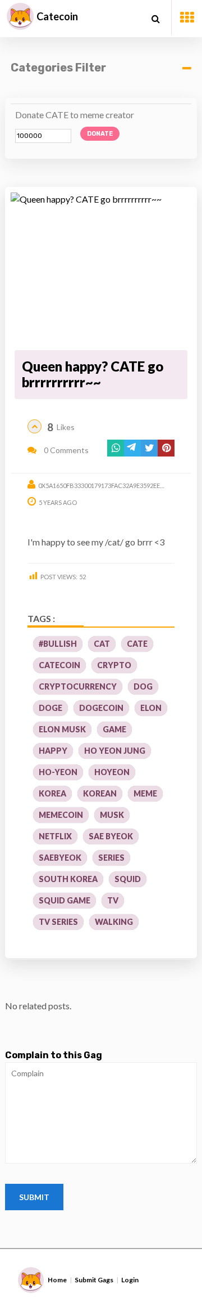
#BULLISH (58, 643)
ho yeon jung (114, 750)
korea (52, 793)
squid (127, 879)
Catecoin (57, 16)
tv (112, 900)
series (111, 857)
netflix (55, 836)
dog (143, 686)
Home (57, 1280)
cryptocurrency (78, 686)
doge (50, 708)
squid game (64, 900)
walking (114, 922)
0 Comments (65, 450)
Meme (145, 793)
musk (112, 815)
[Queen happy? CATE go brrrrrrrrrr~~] (101, 269)
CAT (102, 643)
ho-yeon (58, 772)
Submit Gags (94, 1280)
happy (53, 750)
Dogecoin (101, 708)
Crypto (114, 665)
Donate (100, 133)
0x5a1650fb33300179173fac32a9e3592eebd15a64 (112, 485)
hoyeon (112, 772)
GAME (114, 729)
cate (137, 643)
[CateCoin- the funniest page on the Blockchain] (20, 16)
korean (100, 793)
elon (151, 708)
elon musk (62, 729)
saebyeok (60, 857)
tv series (58, 922)
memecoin (61, 815)
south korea (68, 879)
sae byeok (111, 836)
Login (130, 1280)
